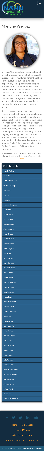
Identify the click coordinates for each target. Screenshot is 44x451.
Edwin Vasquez (8, 224)
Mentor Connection (15, 440)
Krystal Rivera (8, 355)
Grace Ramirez (8, 258)
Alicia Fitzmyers (8, 229)
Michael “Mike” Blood (10, 370)
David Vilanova (8, 345)
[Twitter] (13, 418)
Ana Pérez (7, 195)
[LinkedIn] (27, 418)
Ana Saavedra (8, 219)
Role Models (27, 425)
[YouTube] (20, 418)
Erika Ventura (8, 360)
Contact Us (33, 440)
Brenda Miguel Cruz (10, 214)
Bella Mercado (8, 321)
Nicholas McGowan (10, 374)
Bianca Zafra (7, 340)
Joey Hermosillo (8, 326)
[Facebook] (7, 418)
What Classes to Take (22, 435)
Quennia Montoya (9, 185)
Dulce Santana (8, 331)
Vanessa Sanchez (9, 244)
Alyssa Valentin (8, 384)
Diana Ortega (8, 234)
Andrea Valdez (8, 278)
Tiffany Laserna (8, 365)
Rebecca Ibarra (8, 287)
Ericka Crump (8, 350)
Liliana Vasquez (8, 379)
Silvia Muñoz (7, 176)
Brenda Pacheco (9, 171)
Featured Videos (22, 430)
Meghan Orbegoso (9, 282)
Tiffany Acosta (8, 389)
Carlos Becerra (8, 297)
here (22, 159)
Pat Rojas (6, 200)
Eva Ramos (7, 190)
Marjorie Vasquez (9, 336)
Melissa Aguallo (8, 248)
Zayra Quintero (8, 263)
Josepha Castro (8, 292)
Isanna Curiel (8, 394)
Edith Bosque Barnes (10, 399)
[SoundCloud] (35, 418)
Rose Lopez (7, 210)
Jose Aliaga (7, 253)
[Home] (12, 8)
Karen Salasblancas (10, 181)
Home (14, 425)
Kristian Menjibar (9, 239)
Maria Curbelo (8, 273)
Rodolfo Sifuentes (9, 311)
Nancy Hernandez (9, 302)
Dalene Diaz (7, 316)
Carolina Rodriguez (10, 205)
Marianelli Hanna (9, 268)
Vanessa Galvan (8, 307)
